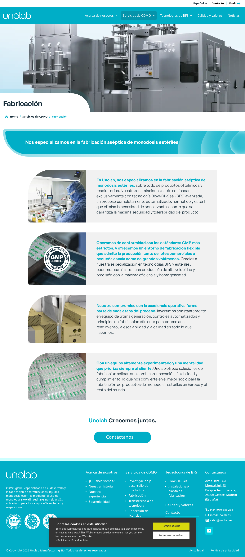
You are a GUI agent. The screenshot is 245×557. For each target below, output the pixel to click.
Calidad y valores (210, 15)
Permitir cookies (171, 526)
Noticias (234, 15)
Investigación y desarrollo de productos (140, 485)
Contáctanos (215, 472)
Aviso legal (196, 550)
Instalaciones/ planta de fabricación (178, 491)
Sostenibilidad (99, 502)
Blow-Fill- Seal (178, 481)
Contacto (172, 512)
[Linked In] (209, 531)
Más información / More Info (71, 540)
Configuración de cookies (171, 535)
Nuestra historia (101, 486)
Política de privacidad (225, 550)
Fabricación (137, 495)
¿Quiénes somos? (101, 481)
